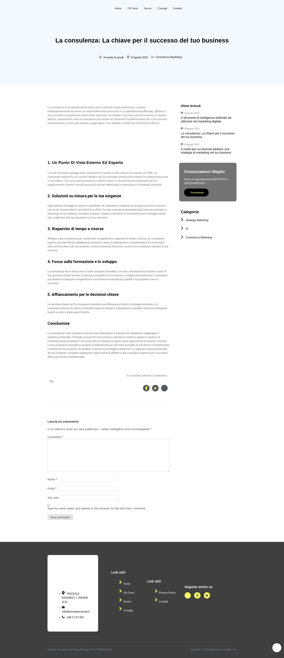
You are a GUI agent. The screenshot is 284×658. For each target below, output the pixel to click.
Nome (52, 479)
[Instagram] (197, 595)
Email (51, 488)
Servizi (148, 8)
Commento (55, 437)
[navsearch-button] (228, 8)
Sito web (53, 497)
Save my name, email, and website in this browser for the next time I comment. (96, 508)
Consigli (162, 8)
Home (118, 8)
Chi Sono (133, 8)
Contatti (177, 8)
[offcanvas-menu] (235, 8)
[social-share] (146, 388)
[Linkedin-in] (207, 595)
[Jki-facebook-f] (188, 595)
